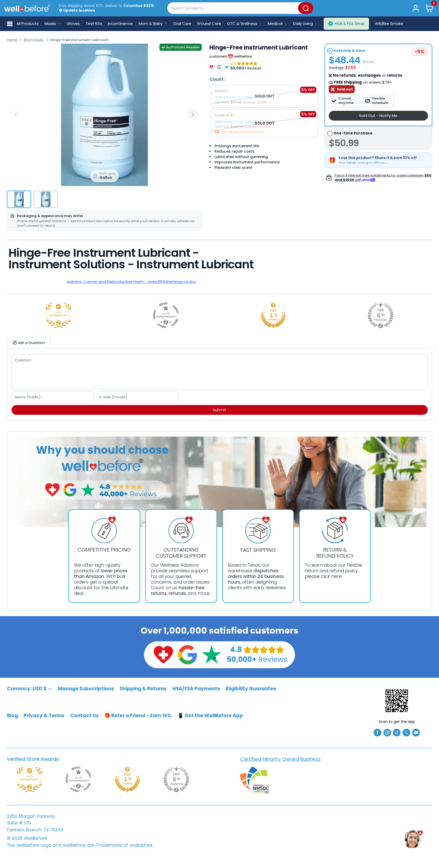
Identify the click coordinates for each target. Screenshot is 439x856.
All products (33, 39)
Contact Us (84, 715)
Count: (217, 79)
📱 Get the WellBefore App (210, 715)
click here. (331, 576)
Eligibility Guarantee (251, 688)
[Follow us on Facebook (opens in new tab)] (377, 732)
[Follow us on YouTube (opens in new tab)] (416, 732)
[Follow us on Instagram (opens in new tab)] (387, 732)
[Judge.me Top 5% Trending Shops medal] (380, 315)
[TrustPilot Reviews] (227, 66)
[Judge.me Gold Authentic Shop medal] (58, 315)
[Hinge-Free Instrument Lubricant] (104, 115)
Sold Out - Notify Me (378, 115)
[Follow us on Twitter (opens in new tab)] (406, 732)
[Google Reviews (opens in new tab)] (187, 654)
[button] (429, 8)
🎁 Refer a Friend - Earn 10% (138, 715)
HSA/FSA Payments (196, 688)
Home (12, 39)
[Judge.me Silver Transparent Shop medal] (166, 315)
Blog (12, 715)
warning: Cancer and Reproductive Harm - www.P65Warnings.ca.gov (131, 281)
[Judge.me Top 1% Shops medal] (273, 315)
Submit (219, 409)
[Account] (416, 8)
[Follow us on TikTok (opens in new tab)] (397, 732)
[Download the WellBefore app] (396, 700)
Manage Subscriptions (86, 688)
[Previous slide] (16, 115)
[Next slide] (193, 115)
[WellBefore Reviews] (211, 66)
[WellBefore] (27, 8)
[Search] (305, 8)
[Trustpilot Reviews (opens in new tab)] (211, 654)
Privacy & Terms (44, 715)
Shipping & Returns (143, 688)
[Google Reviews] (219, 66)
